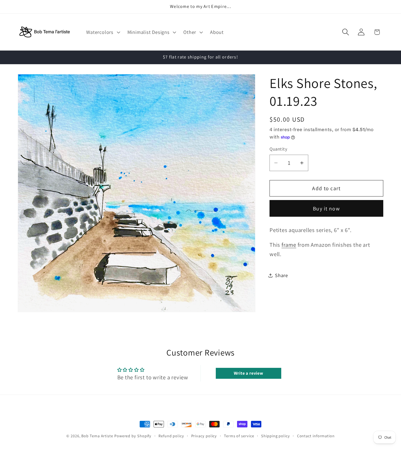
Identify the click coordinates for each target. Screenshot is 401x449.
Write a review (248, 373)
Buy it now (326, 208)
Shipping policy (275, 435)
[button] (102, 32)
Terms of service (239, 435)
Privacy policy (204, 435)
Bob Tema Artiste (97, 435)
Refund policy (171, 435)
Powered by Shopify (132, 435)
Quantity (278, 149)
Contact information (316, 435)
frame (289, 245)
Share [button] (281, 275)
